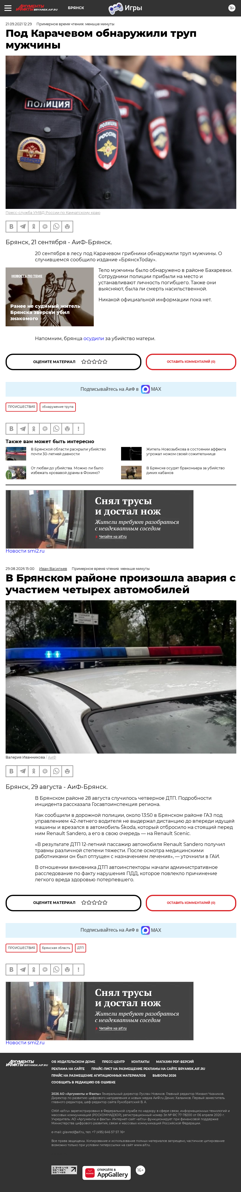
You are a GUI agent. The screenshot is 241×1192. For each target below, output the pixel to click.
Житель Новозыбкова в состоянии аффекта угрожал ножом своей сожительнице (186, 451)
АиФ (52, 757)
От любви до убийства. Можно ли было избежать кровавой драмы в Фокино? (67, 470)
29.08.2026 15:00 (20, 568)
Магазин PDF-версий (175, 1062)
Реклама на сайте (68, 1069)
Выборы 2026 (164, 1076)
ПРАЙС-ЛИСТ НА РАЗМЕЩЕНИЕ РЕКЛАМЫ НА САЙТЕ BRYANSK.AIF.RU (148, 1069)
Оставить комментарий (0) (191, 362)
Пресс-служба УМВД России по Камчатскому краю (53, 212)
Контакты (140, 1062)
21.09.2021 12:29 (19, 24)
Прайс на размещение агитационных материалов (98, 1076)
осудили (93, 338)
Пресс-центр (113, 1062)
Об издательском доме (73, 1062)
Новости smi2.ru (25, 551)
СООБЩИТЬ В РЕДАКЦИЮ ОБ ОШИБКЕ (83, 1082)
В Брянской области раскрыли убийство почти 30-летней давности (68, 451)
